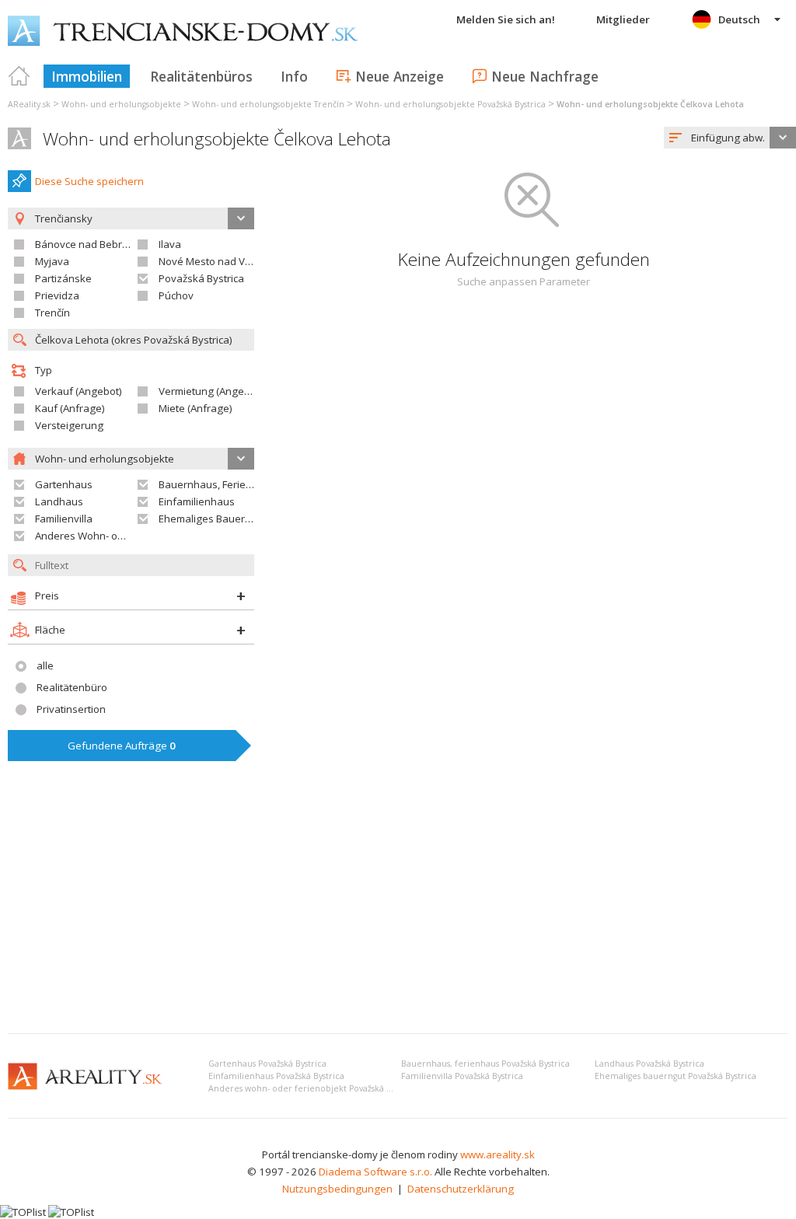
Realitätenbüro (72, 687)
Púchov (176, 295)
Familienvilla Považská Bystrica (462, 1076)
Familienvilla (64, 519)
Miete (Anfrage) (195, 408)
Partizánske (63, 278)
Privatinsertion (71, 709)
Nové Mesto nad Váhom (215, 261)
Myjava (52, 261)
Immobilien (86, 76)
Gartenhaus (64, 484)
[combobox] (730, 137)
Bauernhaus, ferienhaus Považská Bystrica (485, 1063)
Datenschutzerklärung (460, 1189)
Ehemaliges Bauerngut (213, 519)
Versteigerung (69, 425)
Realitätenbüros (201, 76)
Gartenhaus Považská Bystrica (267, 1063)
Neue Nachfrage (545, 76)
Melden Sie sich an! (505, 19)
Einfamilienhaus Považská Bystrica (276, 1076)
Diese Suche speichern (89, 181)
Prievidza (57, 295)
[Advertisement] (398, 905)
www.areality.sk (497, 1154)
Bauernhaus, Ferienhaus (217, 484)
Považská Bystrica (201, 278)
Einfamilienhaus (197, 501)
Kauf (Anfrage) (70, 408)
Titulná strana (19, 76)
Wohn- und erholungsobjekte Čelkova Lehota (217, 139)
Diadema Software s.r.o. (375, 1172)
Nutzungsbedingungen (337, 1189)
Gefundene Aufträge (122, 746)
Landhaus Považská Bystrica (649, 1063)
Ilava (170, 244)
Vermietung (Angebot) (211, 391)
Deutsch (739, 19)
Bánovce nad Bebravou (90, 244)
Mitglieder (623, 19)
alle (45, 665)
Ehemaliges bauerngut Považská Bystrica (675, 1076)
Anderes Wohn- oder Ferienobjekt (115, 536)
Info (294, 76)
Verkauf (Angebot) (78, 391)
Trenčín (52, 313)
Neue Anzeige (399, 76)
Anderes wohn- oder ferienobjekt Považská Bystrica (312, 1088)
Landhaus (59, 501)
